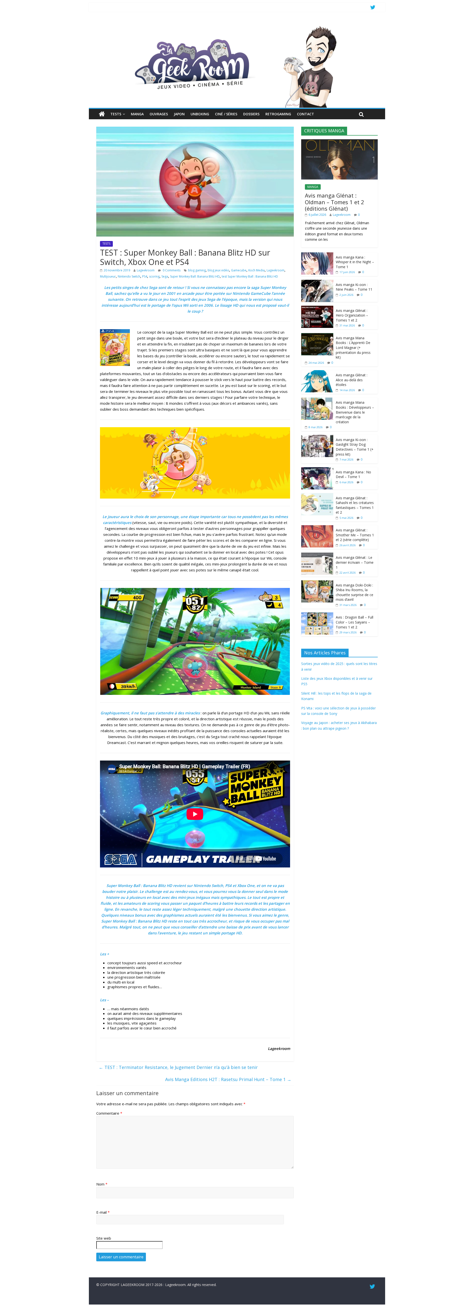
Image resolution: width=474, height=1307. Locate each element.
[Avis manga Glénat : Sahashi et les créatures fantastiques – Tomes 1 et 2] (317, 495)
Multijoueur (108, 276)
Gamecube (238, 270)
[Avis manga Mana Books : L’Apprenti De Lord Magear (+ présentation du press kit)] (317, 335)
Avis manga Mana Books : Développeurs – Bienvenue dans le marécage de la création (355, 412)
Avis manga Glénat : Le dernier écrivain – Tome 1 (355, 562)
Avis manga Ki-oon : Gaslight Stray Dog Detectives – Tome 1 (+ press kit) (355, 447)
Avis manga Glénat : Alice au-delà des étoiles (351, 380)
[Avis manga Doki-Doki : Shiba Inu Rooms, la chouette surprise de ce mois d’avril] (317, 583)
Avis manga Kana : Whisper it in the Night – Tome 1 (355, 262)
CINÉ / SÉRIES (226, 114)
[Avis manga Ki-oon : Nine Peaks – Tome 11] (317, 282)
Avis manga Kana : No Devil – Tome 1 (353, 474)
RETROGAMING (278, 114)
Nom (101, 1184)
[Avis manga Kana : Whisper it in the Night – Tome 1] (317, 255)
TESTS (115, 114)
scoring (154, 276)
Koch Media (256, 270)
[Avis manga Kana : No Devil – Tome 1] (317, 469)
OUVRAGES (159, 114)
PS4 (144, 276)
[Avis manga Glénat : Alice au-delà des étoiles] (317, 372)
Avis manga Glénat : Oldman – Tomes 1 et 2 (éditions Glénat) (334, 202)
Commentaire (109, 1113)
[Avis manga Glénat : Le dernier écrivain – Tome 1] (317, 555)
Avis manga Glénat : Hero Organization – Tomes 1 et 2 (352, 315)
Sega (164, 276)
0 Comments (171, 270)
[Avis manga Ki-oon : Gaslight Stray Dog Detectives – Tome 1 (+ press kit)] (317, 437)
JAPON (179, 114)
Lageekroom (146, 270)
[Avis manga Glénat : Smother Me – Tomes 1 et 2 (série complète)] (317, 527)
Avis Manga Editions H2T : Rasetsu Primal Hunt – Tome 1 (228, 1079)
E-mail (103, 1212)
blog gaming (197, 270)
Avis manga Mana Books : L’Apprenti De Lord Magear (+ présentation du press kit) (353, 348)
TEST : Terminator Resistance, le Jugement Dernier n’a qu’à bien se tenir (178, 1067)
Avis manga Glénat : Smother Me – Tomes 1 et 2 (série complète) (355, 535)
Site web (103, 1238)
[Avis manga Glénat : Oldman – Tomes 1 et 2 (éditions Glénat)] (339, 142)
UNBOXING (200, 114)
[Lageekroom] (237, 26)
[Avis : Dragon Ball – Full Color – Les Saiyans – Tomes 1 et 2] (317, 615)
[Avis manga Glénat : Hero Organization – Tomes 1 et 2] (317, 308)
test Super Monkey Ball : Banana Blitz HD (250, 276)
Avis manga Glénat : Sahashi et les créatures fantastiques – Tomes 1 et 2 (355, 505)
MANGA (137, 114)
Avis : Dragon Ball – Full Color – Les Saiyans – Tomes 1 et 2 (354, 622)
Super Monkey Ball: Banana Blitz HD (195, 276)
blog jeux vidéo (218, 270)
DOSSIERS (251, 114)
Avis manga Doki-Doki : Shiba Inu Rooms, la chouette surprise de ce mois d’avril (354, 592)
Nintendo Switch (129, 276)
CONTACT (305, 114)
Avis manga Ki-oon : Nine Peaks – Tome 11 (354, 287)
